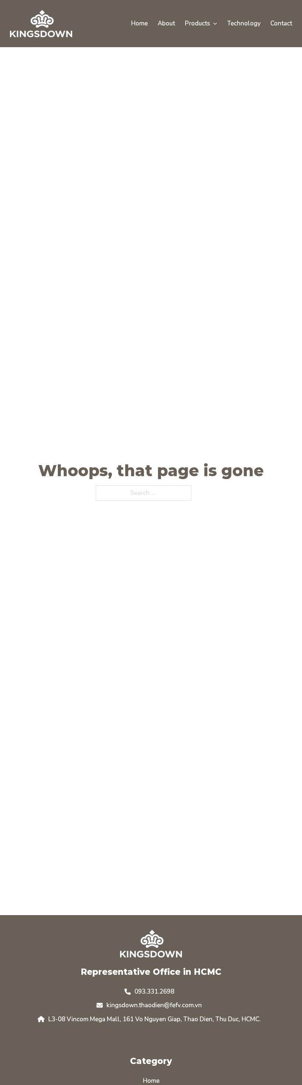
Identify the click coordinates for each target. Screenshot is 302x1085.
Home (139, 23)
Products (197, 23)
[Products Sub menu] (215, 23)
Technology (244, 23)
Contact (281, 23)
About (166, 23)
